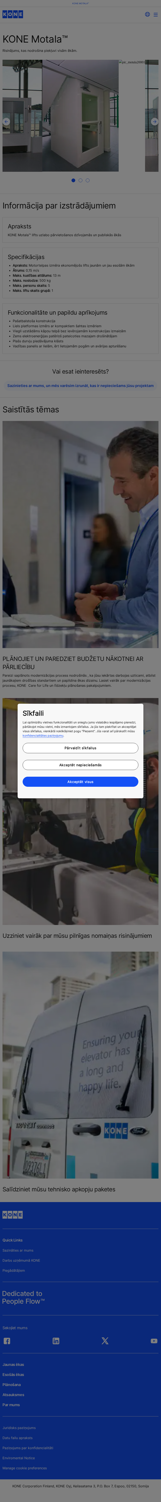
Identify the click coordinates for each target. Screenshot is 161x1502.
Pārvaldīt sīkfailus (80, 748)
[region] (80, 751)
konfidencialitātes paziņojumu (43, 735)
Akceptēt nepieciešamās (80, 765)
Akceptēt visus (80, 782)
